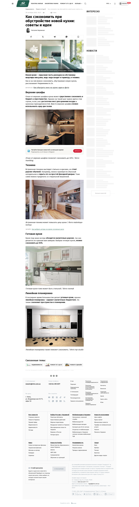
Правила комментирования (90, 404)
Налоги (96, 429)
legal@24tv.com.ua (94, 483)
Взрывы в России (55, 432)
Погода (31, 430)
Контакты (103, 385)
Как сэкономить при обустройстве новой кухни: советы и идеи (66, 9)
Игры (101, 402)
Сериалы (31, 455)
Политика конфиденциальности (91, 382)
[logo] (23, 3)
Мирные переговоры (57, 422)
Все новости (33, 415)
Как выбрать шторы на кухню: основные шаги (48, 229)
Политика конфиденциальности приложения (91, 393)
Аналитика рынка (51, 3)
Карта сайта (103, 399)
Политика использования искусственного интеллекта (89, 387)
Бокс (95, 445)
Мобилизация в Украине (81, 415)
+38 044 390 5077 (54, 384)
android (77, 494)
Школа (52, 450)
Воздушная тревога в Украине (59, 425)
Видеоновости (33, 425)
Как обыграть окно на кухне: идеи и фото (51, 87)
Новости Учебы (56, 443)
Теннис (96, 450)
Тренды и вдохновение (79, 450)
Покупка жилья (37, 3)
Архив (102, 396)
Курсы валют (98, 420)
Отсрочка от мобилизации (80, 429)
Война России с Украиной (59, 415)
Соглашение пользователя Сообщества (89, 399)
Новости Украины (34, 420)
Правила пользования (76, 401)
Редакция (73, 384)
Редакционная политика (74, 388)
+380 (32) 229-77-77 (82, 482)
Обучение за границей (57, 457)
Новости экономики (101, 415)
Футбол (96, 448)
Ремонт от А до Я (66, 3)
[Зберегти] (78, 36)
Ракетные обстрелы (56, 417)
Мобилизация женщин (79, 424)
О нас (72, 381)
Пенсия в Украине (100, 432)
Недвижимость (30, 9)
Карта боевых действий (57, 420)
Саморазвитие (54, 455)
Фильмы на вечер (34, 450)
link (49, 397)
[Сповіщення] (115, 3)
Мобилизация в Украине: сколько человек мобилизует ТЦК (81, 434)
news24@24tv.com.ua (33, 384)
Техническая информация (104, 382)
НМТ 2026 (53, 452)
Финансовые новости (101, 422)
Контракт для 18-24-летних (80, 427)
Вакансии (103, 388)
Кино (30, 443)
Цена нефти (98, 417)
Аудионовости (33, 427)
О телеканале (74, 391)
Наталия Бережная (38, 30)
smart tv (98, 494)
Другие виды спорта (100, 455)
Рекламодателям (75, 398)
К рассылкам (59, 469)
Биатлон (97, 453)
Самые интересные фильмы (37, 445)
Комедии (31, 453)
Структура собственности (104, 392)
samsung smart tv (109, 494)
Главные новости (34, 417)
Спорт (96, 443)
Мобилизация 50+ (77, 422)
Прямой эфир (33, 422)
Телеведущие (74, 395)
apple (87, 494)
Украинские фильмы (35, 448)
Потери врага (54, 434)
